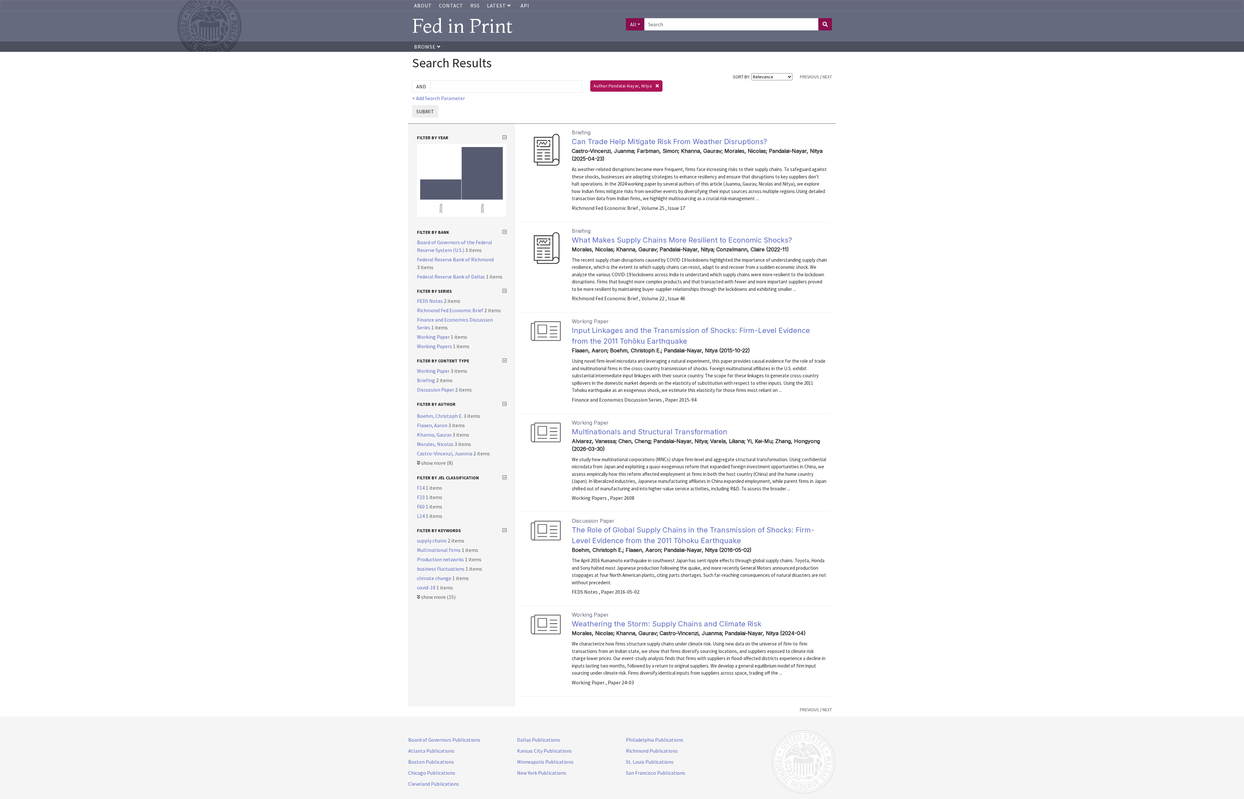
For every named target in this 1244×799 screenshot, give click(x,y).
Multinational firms (439, 550)
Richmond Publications (652, 751)
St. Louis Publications (650, 762)
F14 (421, 488)
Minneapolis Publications (545, 762)
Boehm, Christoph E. (440, 416)
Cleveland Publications (433, 784)
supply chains (432, 540)
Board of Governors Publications (444, 739)
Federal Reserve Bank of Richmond (455, 259)
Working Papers (435, 346)
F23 (421, 497)
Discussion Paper (436, 389)
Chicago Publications (431, 773)
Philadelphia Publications (654, 739)
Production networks (441, 559)
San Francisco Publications (655, 773)
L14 (421, 516)
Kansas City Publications (544, 751)
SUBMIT (425, 111)
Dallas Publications (538, 739)
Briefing (426, 380)
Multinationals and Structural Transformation (649, 432)
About (423, 5)
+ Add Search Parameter (438, 98)
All (633, 24)
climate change (434, 578)
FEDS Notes (430, 301)
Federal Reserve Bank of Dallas (451, 276)
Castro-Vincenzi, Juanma (445, 453)
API (525, 5)
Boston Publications (431, 762)
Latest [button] (497, 5)
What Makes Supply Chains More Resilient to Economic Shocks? (682, 240)
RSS (475, 5)
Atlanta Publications (431, 751)
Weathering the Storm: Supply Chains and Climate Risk (666, 624)
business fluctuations (441, 568)
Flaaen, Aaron (432, 425)
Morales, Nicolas (436, 444)
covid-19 (426, 587)
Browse (425, 46)
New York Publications (541, 773)
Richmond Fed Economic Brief (450, 310)
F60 (421, 506)
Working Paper (434, 337)
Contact (451, 5)
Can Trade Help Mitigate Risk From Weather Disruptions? (669, 141)
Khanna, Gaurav (435, 434)
